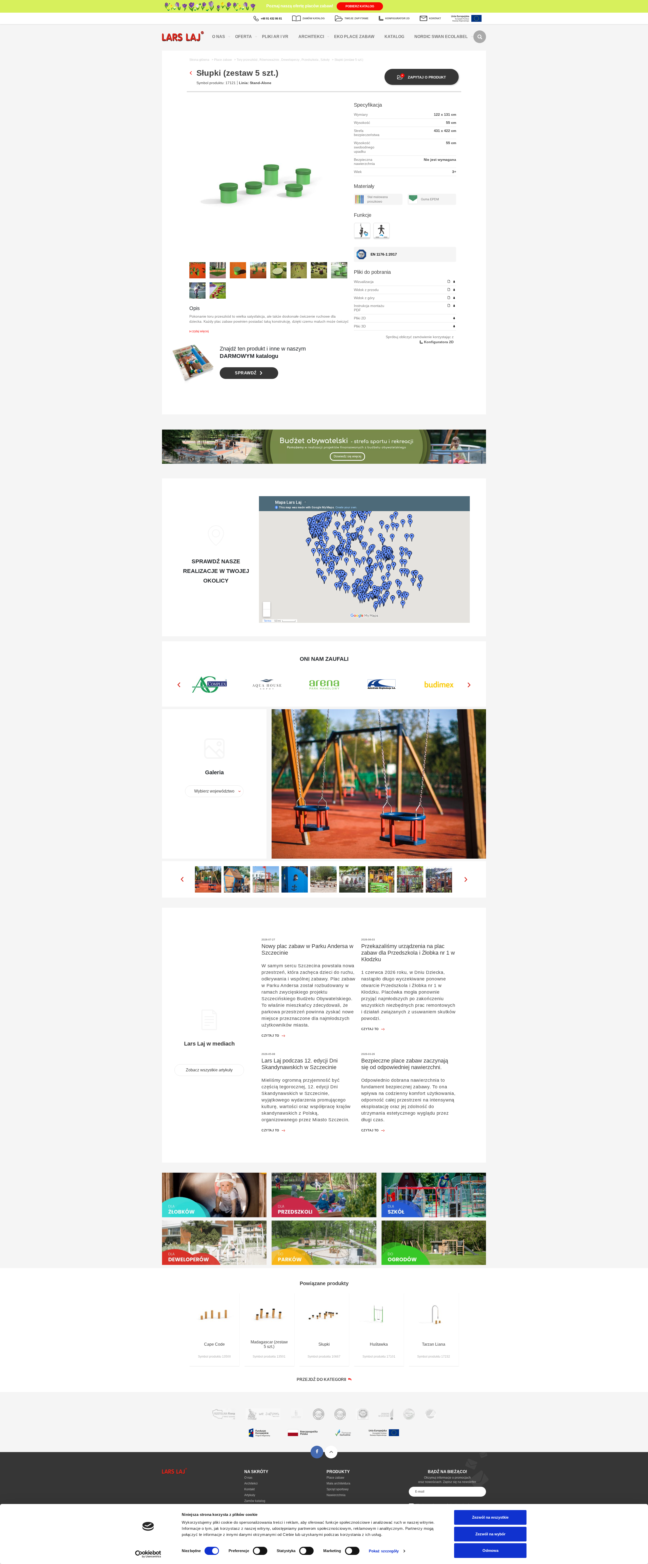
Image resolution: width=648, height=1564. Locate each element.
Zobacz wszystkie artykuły (209, 1070)
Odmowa (490, 1550)
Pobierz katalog (360, 6)
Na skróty (256, 1472)
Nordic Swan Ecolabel (441, 36)
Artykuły (249, 1495)
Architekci (311, 36)
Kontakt (249, 1489)
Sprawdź (245, 373)
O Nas (218, 36)
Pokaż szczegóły (384, 1551)
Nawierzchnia (336, 1495)
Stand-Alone (260, 83)
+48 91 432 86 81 (271, 18)
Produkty (338, 1472)
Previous (179, 685)
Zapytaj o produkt (427, 77)
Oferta (243, 36)
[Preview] (449, 282)
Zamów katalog (254, 1501)
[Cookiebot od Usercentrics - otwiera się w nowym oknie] (148, 1554)
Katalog (394, 36)
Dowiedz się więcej (347, 456)
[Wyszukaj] (479, 36)
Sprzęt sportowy (338, 1489)
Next (469, 685)
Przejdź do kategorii (322, 1379)
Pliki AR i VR (275, 36)
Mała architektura (338, 1483)
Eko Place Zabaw (354, 36)
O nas (248, 1477)
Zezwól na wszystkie (490, 1517)
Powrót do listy (191, 73)
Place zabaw (335, 1477)
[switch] (260, 1551)
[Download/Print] (454, 282)
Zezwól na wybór (490, 1534)
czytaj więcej (200, 331)
